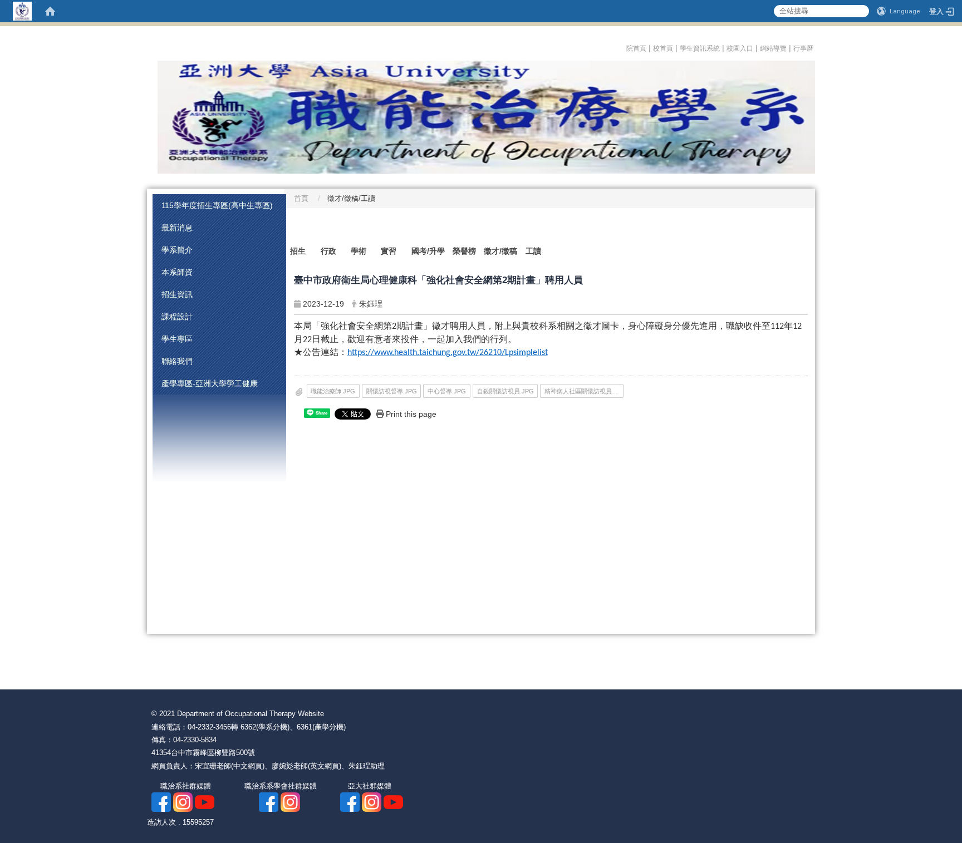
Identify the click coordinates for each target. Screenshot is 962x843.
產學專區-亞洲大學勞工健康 (209, 383)
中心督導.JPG (447, 391)
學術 (358, 251)
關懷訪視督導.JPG (391, 391)
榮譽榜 (464, 251)
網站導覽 (773, 48)
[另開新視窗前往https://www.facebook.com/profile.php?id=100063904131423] (268, 801)
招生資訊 (177, 294)
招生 (298, 251)
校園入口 (740, 48)
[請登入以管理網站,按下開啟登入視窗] (22, 11)
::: (622, 46)
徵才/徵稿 (500, 251)
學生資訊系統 (700, 48)
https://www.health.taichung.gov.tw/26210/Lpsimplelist (447, 352)
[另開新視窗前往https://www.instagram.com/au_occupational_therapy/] (290, 801)
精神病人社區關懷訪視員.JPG (584, 391)
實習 (388, 251)
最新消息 (177, 227)
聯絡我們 (177, 361)
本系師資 (177, 272)
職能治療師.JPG (333, 391)
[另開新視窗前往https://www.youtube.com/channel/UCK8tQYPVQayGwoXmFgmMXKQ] (393, 801)
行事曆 (804, 48)
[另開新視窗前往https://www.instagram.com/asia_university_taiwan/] (371, 801)
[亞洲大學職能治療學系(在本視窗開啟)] (481, 117)
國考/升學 (428, 251)
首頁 (301, 198)
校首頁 (663, 48)
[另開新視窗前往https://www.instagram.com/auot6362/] (183, 801)
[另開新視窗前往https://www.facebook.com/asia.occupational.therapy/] (161, 801)
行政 (328, 251)
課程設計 (177, 316)
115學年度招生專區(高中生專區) (217, 205)
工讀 (533, 251)
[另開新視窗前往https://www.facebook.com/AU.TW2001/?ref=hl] (350, 801)
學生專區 (177, 338)
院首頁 (636, 48)
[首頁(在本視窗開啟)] (50, 11)
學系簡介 (177, 249)
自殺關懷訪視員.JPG (505, 391)
